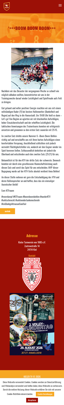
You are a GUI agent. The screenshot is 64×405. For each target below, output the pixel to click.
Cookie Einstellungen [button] (45, 394)
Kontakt (32, 255)
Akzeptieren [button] (32, 400)
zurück (7, 211)
